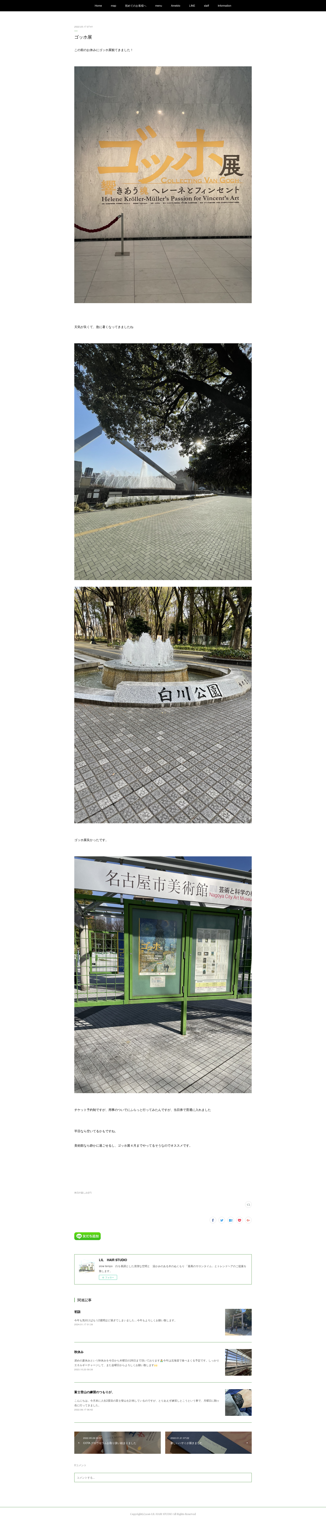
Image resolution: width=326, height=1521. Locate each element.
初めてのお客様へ (135, 5)
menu (158, 5)
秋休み (79, 1351)
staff (206, 5)
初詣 (77, 1311)
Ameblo (175, 5)
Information (224, 5)
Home (98, 5)
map (113, 5)
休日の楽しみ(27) (83, 1192)
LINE (192, 5)
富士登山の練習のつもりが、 (94, 1392)
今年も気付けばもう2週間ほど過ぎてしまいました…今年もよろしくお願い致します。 (125, 1320)
